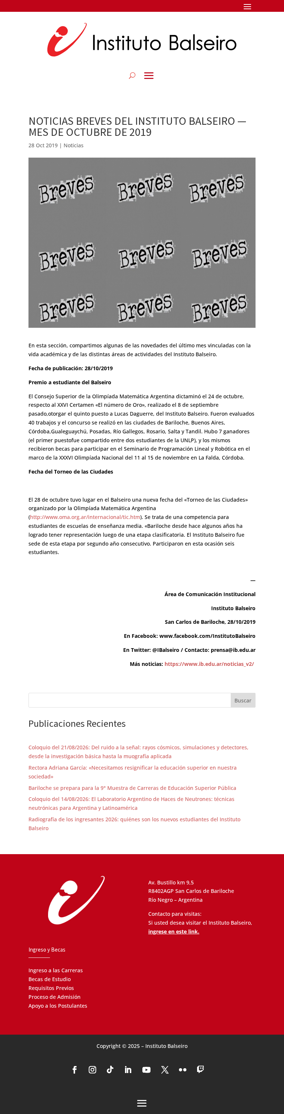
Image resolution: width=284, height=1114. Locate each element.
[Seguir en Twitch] (200, 1069)
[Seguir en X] (165, 1069)
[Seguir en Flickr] (182, 1069)
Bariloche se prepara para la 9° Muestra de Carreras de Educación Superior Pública (132, 787)
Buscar (242, 700)
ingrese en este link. (173, 931)
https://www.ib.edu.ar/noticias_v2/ (209, 663)
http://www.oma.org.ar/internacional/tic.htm (85, 516)
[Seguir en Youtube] (146, 1070)
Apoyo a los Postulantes (57, 1005)
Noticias (74, 145)
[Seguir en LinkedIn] (128, 1069)
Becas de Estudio (49, 979)
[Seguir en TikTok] (110, 1069)
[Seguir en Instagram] (92, 1069)
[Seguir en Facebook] (74, 1069)
